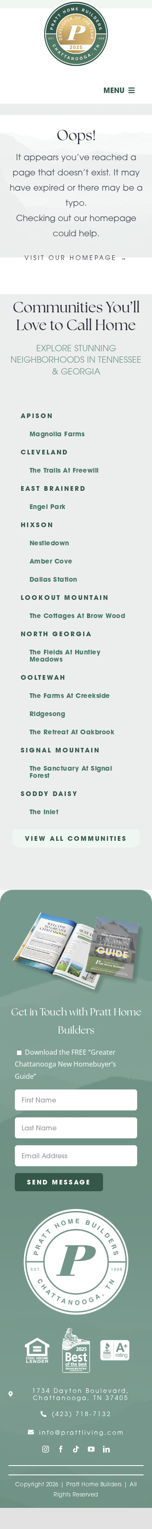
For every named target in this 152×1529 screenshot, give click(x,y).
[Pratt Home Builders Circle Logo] (76, 1212)
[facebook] (60, 1449)
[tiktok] (76, 1449)
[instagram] (45, 1449)
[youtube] (91, 1449)
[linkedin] (106, 1449)
